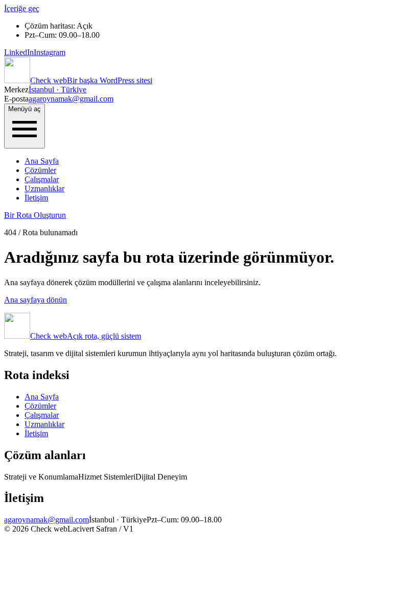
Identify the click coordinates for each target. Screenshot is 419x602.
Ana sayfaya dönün (35, 299)
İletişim (36, 197)
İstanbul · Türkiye (57, 89)
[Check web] (17, 80)
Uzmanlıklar (44, 188)
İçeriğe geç (21, 8)
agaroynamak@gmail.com (71, 98)
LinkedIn (19, 52)
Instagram (49, 52)
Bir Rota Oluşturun (35, 215)
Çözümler (40, 170)
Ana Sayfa (42, 161)
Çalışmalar (42, 179)
